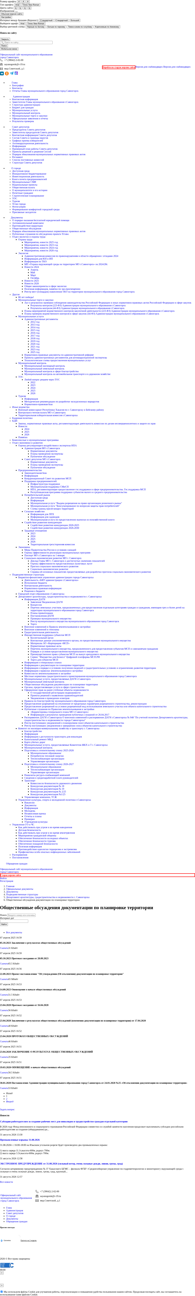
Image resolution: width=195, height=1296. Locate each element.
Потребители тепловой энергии (47, 756)
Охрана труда (25, 239)
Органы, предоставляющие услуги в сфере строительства (54, 687)
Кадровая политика (22, 418)
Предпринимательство (30, 470)
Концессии (36, 605)
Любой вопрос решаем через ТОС (42, 379)
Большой (75, 20)
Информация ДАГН (34, 599)
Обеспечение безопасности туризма (37, 841)
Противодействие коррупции (27, 225)
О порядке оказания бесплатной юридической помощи (40, 220)
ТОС (14, 198)
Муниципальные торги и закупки (29, 115)
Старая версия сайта (10, 875)
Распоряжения (19, 854)
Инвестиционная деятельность (28, 176)
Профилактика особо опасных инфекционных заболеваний (49, 852)
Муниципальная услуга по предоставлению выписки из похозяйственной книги (72, 519)
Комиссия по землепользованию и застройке (47, 673)
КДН (14, 420)
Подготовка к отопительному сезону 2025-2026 (49, 750)
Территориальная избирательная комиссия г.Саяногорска (48, 415)
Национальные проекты (24, 184)
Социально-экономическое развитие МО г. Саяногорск (53, 558)
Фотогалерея (18, 206)
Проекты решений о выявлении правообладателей (56, 695)
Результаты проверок (23, 121)
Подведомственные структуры (28, 574)
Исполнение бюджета (35, 583)
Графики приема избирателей (27, 140)
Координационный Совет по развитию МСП (47, 478)
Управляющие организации (44, 761)
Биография (17, 85)
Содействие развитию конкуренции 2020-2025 (54, 525)
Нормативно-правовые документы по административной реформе (59, 355)
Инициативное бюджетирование (29, 173)
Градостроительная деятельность (41, 632)
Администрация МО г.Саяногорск (42, 448)
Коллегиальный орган (41, 637)
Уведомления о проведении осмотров (49, 698)
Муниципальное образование (45, 753)
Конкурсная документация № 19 (47, 789)
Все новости (6, 1182)
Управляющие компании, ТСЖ (40, 797)
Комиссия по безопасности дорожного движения (56, 783)
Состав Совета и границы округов (30, 138)
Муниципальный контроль (26, 113)
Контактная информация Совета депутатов (34, 135)
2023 (32, 385)
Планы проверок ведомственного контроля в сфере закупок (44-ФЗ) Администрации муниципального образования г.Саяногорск (91, 313)
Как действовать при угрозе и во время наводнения (45, 827)
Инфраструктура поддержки (45, 484)
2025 (32, 390)
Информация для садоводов (44, 517)
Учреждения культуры (36, 822)
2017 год (34, 335)
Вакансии (29, 802)
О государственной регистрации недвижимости (55, 692)
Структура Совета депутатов (27, 162)
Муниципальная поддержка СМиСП (49, 486)
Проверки (29, 819)
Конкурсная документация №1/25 (47, 794)
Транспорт (29, 780)
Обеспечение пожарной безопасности (38, 843)
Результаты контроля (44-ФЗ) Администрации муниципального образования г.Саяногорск (77, 308)
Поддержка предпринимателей (40, 481)
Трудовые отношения (35, 530)
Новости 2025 (31, 280)
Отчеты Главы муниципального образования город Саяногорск (45, 91)
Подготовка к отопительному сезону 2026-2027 (49, 764)
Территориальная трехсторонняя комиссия (52, 544)
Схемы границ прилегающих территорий (52, 508)
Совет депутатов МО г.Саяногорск (42, 459)
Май (32, 272)
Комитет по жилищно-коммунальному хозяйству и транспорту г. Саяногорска (58, 728)
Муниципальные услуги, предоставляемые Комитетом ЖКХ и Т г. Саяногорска (66, 745)
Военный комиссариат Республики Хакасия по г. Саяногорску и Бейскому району (61, 410)
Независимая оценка (35, 813)
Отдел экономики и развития (27, 442)
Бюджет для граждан (23, 107)
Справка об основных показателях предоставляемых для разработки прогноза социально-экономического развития (90, 572)
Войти (3, 878)
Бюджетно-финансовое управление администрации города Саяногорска (56, 577)
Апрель (34, 269)
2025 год (34, 352)
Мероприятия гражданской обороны (37, 835)
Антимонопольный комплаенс (28, 223)
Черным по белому (35, 27)
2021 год (34, 346)
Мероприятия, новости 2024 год (41, 247)
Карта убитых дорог (34, 742)
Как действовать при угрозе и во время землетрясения (46, 832)
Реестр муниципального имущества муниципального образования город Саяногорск (74, 621)
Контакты (17, 88)
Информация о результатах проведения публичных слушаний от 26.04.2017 (69, 714)
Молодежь (29, 811)
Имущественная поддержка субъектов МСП (47, 635)
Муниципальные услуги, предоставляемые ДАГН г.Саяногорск (57, 679)
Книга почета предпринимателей (29, 179)
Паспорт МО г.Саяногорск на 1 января (44, 555)
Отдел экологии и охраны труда (28, 236)
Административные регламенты (41, 319)
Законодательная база (35, 473)
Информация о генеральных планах (43, 662)
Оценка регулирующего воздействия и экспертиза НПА (47, 445)
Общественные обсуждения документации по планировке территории (61, 684)
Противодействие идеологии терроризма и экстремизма (47, 849)
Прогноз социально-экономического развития (54, 566)
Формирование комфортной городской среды (36, 209)
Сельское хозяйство (34, 511)
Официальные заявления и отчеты (30, 118)
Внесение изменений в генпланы (41, 629)
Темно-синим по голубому (80, 27)
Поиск (4, 46)
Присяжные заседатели (24, 212)
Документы (30, 805)
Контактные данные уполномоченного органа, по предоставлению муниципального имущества (80, 640)
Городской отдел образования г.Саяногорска (41, 594)
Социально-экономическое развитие (49, 569)
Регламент (17, 157)
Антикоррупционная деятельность (30, 143)
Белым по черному (56, 27)
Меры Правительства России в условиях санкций (50, 550)
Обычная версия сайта (11, 14)
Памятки (22, 437)
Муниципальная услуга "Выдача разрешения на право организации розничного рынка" (76, 503)
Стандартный (46, 20)
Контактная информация (25, 99)
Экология (23, 253)
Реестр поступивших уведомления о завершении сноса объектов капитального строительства (73, 725)
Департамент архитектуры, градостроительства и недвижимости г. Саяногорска (60, 596)
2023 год (34, 349)
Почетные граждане (22, 193)
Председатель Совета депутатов (28, 129)
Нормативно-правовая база (38, 404)
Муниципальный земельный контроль (44, 368)
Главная (10, 886)
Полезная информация (30, 846)
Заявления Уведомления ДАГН (46, 602)
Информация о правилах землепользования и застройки (53, 670)
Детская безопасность (29, 830)
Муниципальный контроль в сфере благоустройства (51, 371)
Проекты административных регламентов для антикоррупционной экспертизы (65, 357)
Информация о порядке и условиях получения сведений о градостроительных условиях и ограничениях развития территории (90, 668)
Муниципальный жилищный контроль (44, 366)
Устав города (19, 204)
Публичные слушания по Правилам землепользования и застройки (59, 709)
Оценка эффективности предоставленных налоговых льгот (61, 563)
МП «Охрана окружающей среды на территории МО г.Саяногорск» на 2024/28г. (66, 264)
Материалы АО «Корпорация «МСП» (50, 643)
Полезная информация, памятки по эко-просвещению (52, 289)
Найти (4, 924)
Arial (17, 5)
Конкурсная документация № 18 (47, 786)
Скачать (4, 948)
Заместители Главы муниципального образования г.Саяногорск (45, 102)
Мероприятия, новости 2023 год (41, 245)
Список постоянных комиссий (28, 160)
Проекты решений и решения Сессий (31, 151)
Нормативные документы (43, 451)
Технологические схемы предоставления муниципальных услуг (57, 360)
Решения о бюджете (34, 591)
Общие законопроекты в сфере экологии (45, 286)
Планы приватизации (41, 613)
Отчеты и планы (33, 816)
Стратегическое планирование (28, 195)
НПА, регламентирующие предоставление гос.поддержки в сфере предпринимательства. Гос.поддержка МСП (88, 489)
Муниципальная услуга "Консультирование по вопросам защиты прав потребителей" (75, 506)
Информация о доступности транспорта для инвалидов (53, 736)
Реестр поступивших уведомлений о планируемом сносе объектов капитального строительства (74, 723)
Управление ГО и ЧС (23, 824)
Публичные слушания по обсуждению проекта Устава (40, 234)
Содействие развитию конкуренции (43, 522)
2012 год (34, 322)
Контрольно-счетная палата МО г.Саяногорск (42, 412)
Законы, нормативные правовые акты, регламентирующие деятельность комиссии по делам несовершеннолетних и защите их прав (87, 423)
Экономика (24, 547)
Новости (22, 426)
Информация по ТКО (35, 261)
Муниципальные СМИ (24, 182)
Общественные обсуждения (26, 228)
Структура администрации (26, 104)
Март (33, 275)
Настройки (6, 17)
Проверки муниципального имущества (50, 618)
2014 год (34, 327)
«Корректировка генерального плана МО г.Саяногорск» (59, 712)
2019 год (34, 341)
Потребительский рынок (37, 495)
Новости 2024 (31, 267)
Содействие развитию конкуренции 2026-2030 (54, 528)
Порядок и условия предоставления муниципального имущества (64, 651)
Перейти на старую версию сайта (119, 67)
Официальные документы (19, 889)
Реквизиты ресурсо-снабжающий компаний (47, 775)
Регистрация (6, 881)
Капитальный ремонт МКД (38, 739)
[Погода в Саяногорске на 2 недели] (29, 1241)
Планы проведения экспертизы (46, 453)
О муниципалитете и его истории (29, 190)
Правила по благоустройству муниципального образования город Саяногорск (65, 701)
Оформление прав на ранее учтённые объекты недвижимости (56, 690)
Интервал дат (7, 918)
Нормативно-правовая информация (42, 588)
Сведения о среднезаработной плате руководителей (51, 778)
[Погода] (6, 1240)
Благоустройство (33, 731)
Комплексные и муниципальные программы (35, 440)
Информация (19, 146)
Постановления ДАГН (42, 616)
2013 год (34, 324)
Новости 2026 (31, 283)
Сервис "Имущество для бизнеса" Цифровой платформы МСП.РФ (65, 657)
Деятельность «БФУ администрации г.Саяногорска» (51, 580)
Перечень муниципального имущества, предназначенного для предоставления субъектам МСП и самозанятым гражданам (94, 648)
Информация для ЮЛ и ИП (38, 258)
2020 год (34, 344)
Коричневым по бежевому (107, 27)
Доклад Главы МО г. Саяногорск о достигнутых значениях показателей (67, 561)
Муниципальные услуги (25, 110)
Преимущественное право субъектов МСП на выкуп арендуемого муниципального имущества (80, 654)
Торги (33, 624)
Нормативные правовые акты (45, 646)
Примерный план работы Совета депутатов (35, 149)
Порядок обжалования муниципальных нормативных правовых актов (48, 154)
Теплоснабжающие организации (47, 758)
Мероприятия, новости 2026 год (41, 250)
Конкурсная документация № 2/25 (48, 791)
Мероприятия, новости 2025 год (41, 242)
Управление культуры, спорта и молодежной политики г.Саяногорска (54, 800)
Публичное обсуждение (42, 456)
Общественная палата (23, 187)
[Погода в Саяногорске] (19, 1238)
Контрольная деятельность (38, 585)
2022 (32, 382)
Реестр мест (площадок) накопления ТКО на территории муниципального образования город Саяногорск (79, 291)
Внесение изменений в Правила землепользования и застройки (57, 626)
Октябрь (34, 278)
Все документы (14, 932)
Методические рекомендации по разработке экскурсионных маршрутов (61, 401)
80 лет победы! (26, 297)
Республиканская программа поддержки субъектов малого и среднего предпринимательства (78, 492)
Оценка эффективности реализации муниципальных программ (57, 552)
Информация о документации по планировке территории (54, 665)
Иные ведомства (20, 407)
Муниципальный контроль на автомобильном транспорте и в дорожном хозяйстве (67, 374)
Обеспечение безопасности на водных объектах (43, 838)
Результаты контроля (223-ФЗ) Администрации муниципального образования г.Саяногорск (78, 305)
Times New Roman (30, 5)
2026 (32, 393)
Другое (16, 294)
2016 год (34, 333)
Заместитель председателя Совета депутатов (35, 132)
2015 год (34, 330)
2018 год (34, 338)
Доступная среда (21, 171)
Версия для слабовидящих (163, 66)
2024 (32, 388)
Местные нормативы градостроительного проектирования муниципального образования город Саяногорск (80, 676)
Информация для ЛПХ (42, 514)
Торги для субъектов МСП (44, 659)
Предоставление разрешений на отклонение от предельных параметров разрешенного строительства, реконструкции (85, 703)
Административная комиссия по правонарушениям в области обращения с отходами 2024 (71, 256)
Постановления (20, 857)
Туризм (16, 201)
